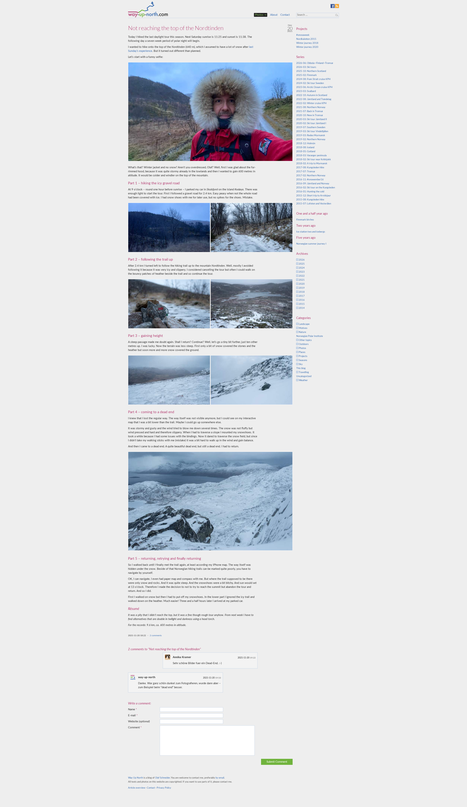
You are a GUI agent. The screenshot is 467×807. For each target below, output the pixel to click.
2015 (302, 304)
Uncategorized (303, 376)
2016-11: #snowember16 (310, 179)
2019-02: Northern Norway (310, 139)
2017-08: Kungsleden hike (310, 167)
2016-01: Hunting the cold (310, 192)
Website (139, 721)
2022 (302, 276)
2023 (302, 272)
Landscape (304, 324)
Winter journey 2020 (307, 47)
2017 (302, 296)
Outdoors (304, 344)
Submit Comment (277, 761)
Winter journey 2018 (307, 43)
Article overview (136, 788)
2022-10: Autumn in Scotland (311, 95)
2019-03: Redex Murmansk (310, 135)
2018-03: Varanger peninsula (311, 155)
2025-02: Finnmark (306, 75)
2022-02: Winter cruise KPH (311, 103)
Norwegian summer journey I (311, 244)
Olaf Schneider (162, 778)
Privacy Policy (164, 788)
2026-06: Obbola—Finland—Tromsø (314, 63)
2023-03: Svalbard (306, 91)
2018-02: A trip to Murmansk (311, 163)
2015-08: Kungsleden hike (310, 200)
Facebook (333, 6)
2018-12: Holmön (305, 143)
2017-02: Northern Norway (310, 175)
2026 (302, 260)
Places (302, 352)
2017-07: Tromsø (305, 171)
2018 (302, 292)
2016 (302, 300)
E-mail (133, 715)
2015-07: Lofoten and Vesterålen (313, 204)
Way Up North (135, 778)
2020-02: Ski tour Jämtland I (311, 123)
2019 (302, 288)
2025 (302, 264)
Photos (259, 15)
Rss (337, 6)
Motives (303, 328)
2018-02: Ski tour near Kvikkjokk (313, 159)
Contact (285, 15)
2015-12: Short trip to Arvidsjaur (313, 196)
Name (132, 709)
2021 (302, 280)
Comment (135, 727)
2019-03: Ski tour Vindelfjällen (312, 131)
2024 (302, 268)
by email (220, 778)
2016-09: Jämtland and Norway (312, 183)
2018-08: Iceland (305, 147)
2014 (302, 308)
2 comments (156, 635)
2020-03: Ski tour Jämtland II (311, 119)
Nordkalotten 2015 (306, 39)
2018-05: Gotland (305, 151)
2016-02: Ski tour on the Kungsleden (315, 188)
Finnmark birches (305, 220)
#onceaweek (302, 35)
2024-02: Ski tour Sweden (310, 83)
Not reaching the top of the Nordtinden (175, 27)
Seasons (303, 360)
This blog (301, 368)
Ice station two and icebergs (310, 232)
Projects (303, 356)
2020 (302, 284)
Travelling (304, 372)
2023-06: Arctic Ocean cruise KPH (314, 87)
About (273, 15)
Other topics (305, 340)
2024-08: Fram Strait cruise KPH (313, 79)
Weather (303, 380)
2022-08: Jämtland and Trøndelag (313, 99)
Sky (301, 364)
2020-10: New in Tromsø (309, 115)
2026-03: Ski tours (306, 67)
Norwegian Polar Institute (309, 336)
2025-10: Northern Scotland (311, 71)
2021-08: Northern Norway (310, 107)
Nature (302, 332)
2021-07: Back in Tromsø (309, 111)
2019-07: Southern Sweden (310, 127)
